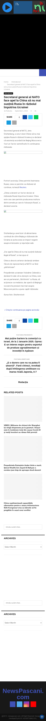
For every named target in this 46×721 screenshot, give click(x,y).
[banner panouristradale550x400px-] (23, 153)
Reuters (23, 187)
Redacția (9, 111)
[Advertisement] (23, 40)
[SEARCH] (39, 527)
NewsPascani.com (23, 694)
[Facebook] (12, 704)
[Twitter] (19, 704)
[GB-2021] (23, 212)
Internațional (8, 93)
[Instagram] (26, 704)
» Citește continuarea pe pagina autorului (21, 310)
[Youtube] (33, 704)
